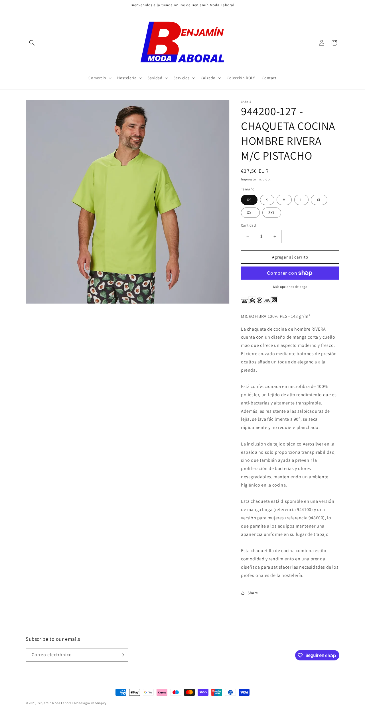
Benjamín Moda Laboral (55, 703)
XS (249, 199)
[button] (32, 42)
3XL (271, 212)
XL (319, 199)
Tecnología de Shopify (90, 703)
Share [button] (253, 592)
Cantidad (248, 225)
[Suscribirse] (121, 655)
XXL (250, 212)
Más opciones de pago (290, 286)
